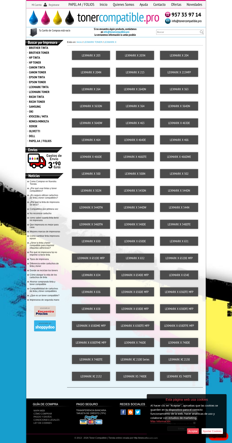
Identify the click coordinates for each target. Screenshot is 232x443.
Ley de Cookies (43, 423)
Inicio (103, 4)
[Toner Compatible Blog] (130, 414)
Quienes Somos (123, 4)
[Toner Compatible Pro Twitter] (137, 414)
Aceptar (193, 431)
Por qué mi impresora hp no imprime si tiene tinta (43, 253)
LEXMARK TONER (39, 92)
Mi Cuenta (37, 5)
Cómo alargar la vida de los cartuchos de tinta (43, 276)
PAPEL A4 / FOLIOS (81, 4)
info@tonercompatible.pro (116, 32)
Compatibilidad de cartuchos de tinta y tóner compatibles (44, 289)
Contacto (159, 4)
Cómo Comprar (43, 413)
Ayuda (144, 4)
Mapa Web (39, 410)
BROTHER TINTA (38, 48)
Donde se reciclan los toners (44, 270)
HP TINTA (34, 57)
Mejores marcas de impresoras (45, 231)
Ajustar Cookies (212, 431)
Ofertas (176, 4)
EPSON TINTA (37, 77)
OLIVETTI (34, 131)
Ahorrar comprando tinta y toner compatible (42, 283)
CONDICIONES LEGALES (46, 420)
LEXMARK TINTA (39, 87)
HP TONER (35, 62)
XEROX (33, 126)
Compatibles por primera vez (44, 209)
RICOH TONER (37, 102)
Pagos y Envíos (43, 417)
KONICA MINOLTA (39, 121)
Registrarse (54, 5)
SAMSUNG (35, 106)
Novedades (194, 4)
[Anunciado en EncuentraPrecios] (45, 316)
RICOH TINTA (36, 97)
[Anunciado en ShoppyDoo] (45, 330)
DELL (32, 136)
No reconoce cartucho (40, 213)
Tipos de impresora (39, 259)
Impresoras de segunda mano (44, 300)
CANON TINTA (37, 67)
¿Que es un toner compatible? (44, 295)
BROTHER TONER (39, 52)
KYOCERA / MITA (38, 116)
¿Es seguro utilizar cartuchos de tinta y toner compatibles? (44, 196)
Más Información (160, 421)
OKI (31, 111)
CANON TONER (37, 72)
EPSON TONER (37, 82)
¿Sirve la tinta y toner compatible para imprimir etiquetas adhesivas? (42, 245)
